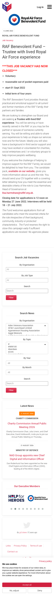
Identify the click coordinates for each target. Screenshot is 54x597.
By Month (27, 367)
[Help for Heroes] (16, 498)
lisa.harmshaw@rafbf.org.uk (17, 192)
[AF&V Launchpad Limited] (25, 328)
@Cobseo (23, 532)
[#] (25, 344)
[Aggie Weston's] (25, 333)
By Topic (27, 339)
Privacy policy (45, 561)
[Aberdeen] (25, 349)
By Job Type (27, 275)
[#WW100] (25, 346)
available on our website (21, 171)
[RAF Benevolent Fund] (37, 498)
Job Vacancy (7, 40)
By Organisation (27, 265)
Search (27, 286)
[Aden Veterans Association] (25, 325)
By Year (27, 358)
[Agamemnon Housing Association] (25, 330)
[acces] (25, 352)
